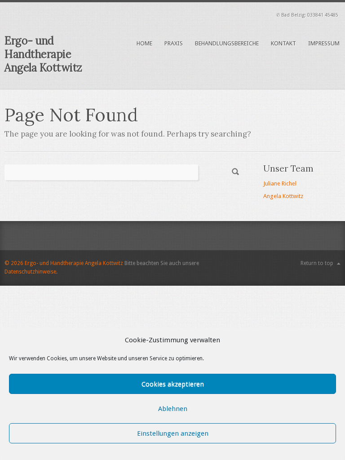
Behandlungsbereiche (227, 43)
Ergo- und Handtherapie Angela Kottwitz (43, 54)
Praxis (173, 43)
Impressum (324, 43)
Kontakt (283, 43)
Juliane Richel (279, 183)
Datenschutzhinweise (30, 272)
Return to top (317, 263)
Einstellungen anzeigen (172, 433)
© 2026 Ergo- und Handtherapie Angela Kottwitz (63, 263)
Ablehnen (172, 409)
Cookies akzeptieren (173, 384)
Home (144, 43)
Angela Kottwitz (283, 196)
